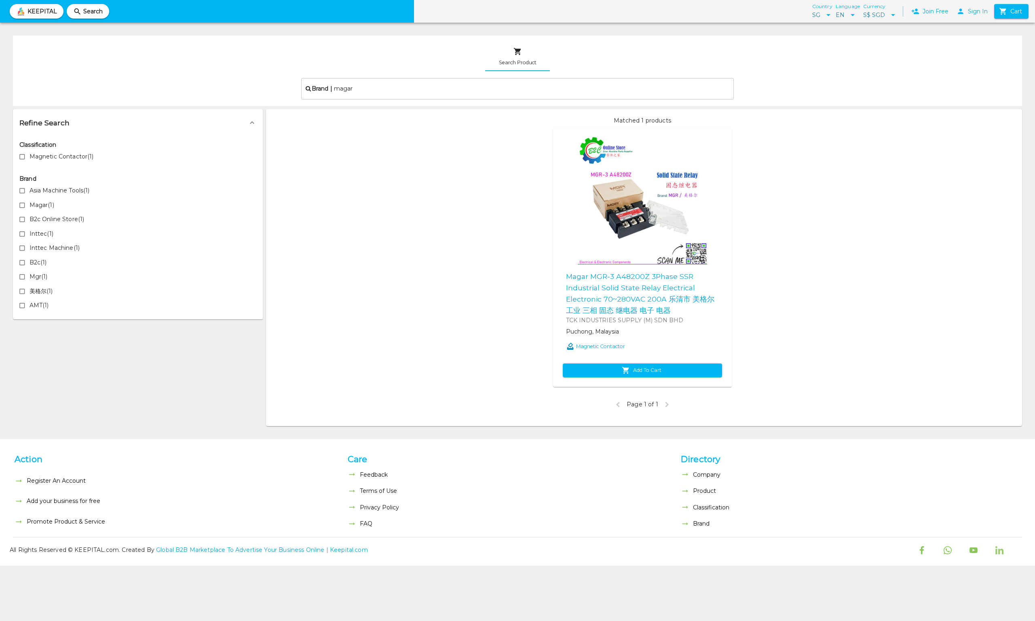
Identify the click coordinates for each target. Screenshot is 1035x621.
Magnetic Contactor (600, 346)
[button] (138, 123)
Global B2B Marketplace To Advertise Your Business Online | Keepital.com (262, 549)
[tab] (517, 56)
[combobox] (517, 88)
